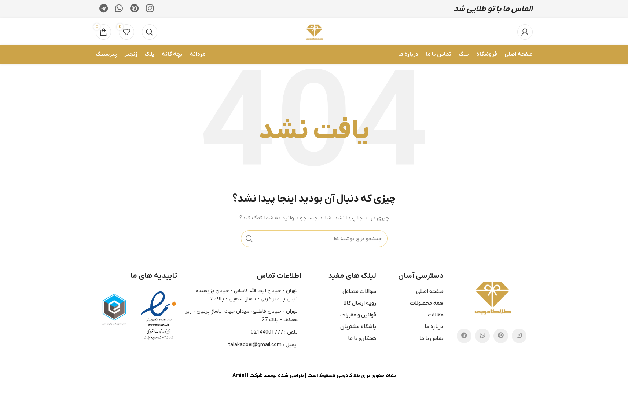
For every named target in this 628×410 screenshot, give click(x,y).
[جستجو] (149, 32)
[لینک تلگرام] (103, 9)
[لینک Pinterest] (134, 9)
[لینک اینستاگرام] (149, 9)
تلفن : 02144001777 (274, 332)
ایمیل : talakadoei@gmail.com (263, 344)
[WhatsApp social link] (118, 9)
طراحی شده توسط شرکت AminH (268, 375)
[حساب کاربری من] (525, 32)
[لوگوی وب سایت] (314, 31)
